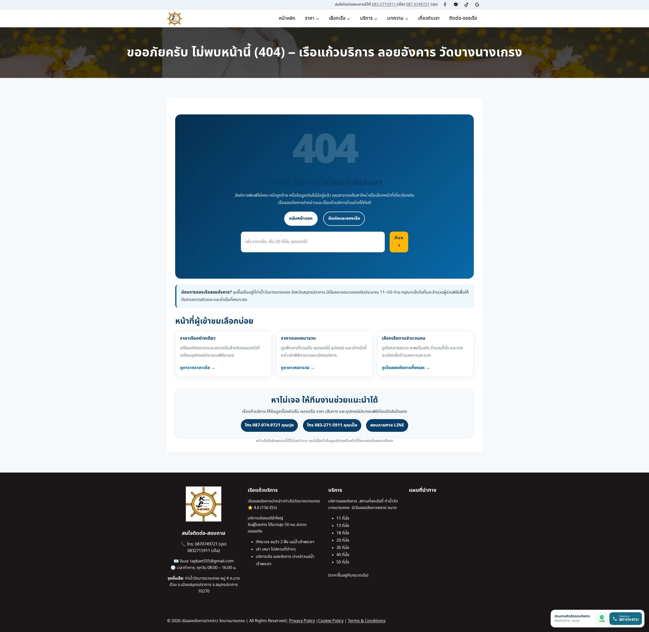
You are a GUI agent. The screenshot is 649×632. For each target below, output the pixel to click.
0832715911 (199, 551)
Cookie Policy (331, 621)
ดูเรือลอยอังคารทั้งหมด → (406, 367)
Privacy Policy (302, 621)
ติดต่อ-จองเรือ (463, 18)
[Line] (456, 4)
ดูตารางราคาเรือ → (197, 367)
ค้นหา (399, 242)
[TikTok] (466, 4)
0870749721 (207, 544)
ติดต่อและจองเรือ (344, 218)
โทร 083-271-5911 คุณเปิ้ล (332, 425)
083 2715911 (384, 4)
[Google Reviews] (477, 4)
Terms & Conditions (367, 621)
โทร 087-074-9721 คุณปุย (269, 425)
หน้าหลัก (287, 18)
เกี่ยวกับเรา (429, 18)
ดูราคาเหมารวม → (298, 367)
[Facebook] (445, 4)
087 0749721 (418, 4)
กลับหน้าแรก (301, 218)
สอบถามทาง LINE (387, 425)
